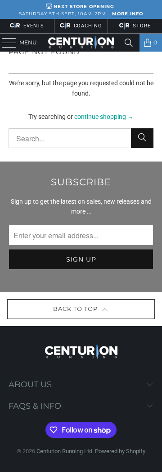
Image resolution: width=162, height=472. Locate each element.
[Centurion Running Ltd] (81, 43)
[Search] (128, 43)
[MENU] (4, 43)
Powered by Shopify (120, 451)
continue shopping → (104, 116)
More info (127, 14)
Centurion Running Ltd (64, 451)
